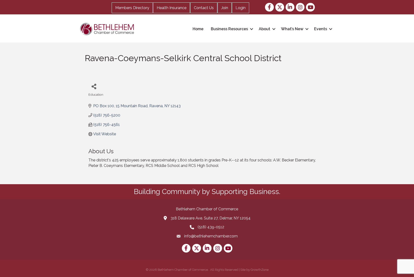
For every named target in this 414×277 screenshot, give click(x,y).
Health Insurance (171, 8)
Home (198, 29)
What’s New (292, 29)
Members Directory (132, 8)
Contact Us (204, 8)
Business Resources (229, 29)
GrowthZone (260, 269)
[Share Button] (93, 86)
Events (320, 29)
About (264, 29)
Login (241, 8)
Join (224, 8)
